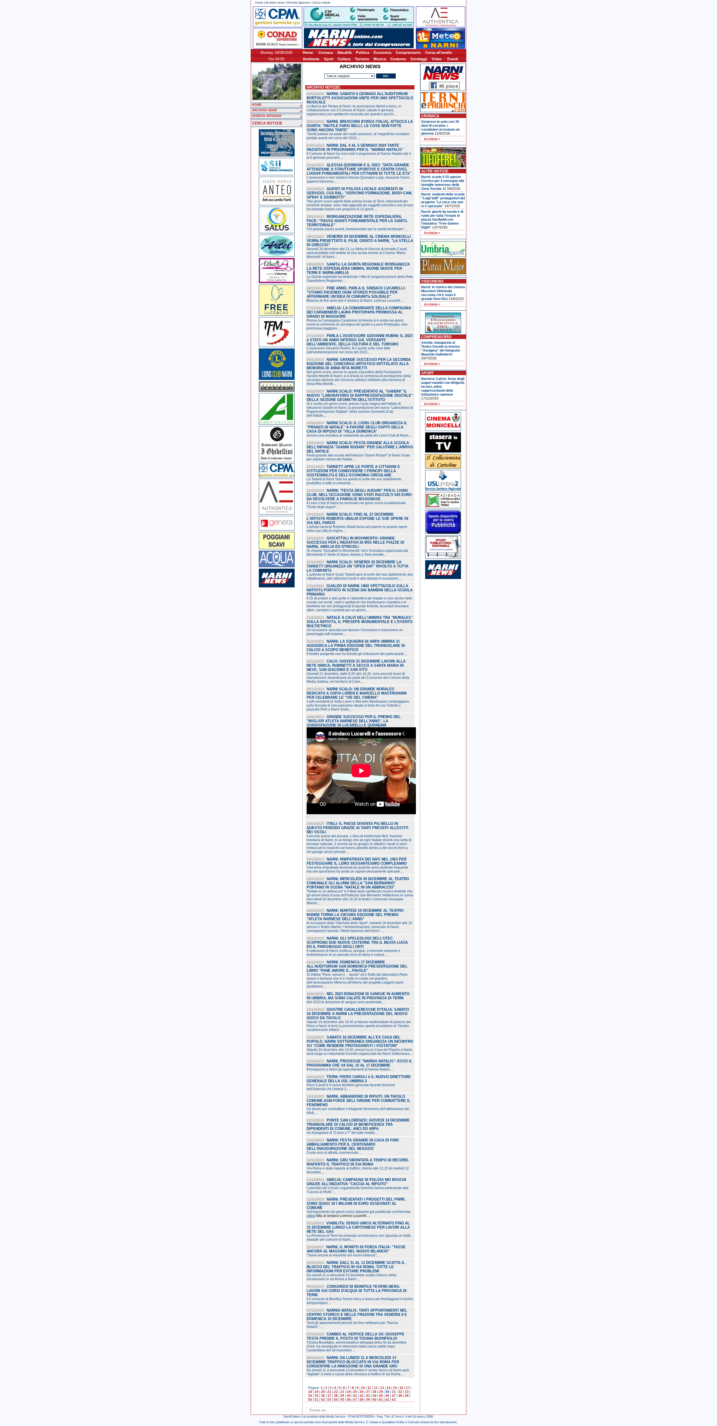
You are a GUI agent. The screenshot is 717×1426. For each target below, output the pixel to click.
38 (336, 1396)
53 (329, 1400)
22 (336, 1392)
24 (349, 1392)
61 (381, 1400)
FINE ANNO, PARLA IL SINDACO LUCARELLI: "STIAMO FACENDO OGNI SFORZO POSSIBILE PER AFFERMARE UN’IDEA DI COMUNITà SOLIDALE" (356, 292)
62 (387, 1400)
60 (374, 1400)
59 (368, 1400)
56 (349, 1400)
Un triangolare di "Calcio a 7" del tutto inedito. (341, 1133)
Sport (328, 59)
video (311, 1216)
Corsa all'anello (438, 52)
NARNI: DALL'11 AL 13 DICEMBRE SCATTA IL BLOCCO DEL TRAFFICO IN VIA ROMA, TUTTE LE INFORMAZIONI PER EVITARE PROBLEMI (356, 1267)
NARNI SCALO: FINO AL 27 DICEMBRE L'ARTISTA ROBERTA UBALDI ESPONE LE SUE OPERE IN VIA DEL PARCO (357, 518)
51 (316, 1400)
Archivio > (432, 139)
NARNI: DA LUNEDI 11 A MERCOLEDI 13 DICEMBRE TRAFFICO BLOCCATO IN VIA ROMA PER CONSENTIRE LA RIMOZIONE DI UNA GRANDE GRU (353, 1362)
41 (355, 1396)
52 (323, 1400)
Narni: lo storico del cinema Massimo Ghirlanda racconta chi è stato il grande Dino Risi (443, 293)
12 (376, 1388)
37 (329, 1396)
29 (381, 1392)
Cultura (344, 59)
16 (401, 1388)
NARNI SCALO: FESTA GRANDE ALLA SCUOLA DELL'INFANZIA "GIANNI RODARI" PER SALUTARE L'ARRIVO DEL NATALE (360, 447)
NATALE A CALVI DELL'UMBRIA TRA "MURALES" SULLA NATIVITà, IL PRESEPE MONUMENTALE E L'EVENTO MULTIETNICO (360, 621)
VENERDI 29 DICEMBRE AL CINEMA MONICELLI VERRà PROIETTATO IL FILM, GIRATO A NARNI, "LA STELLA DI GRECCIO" (360, 240)
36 (323, 1396)
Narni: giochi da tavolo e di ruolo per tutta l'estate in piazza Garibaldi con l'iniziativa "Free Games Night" (442, 219)
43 (368, 1396)
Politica (362, 52)
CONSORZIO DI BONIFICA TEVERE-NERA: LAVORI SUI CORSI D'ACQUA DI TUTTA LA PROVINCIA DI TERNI (357, 1290)
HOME (256, 104)
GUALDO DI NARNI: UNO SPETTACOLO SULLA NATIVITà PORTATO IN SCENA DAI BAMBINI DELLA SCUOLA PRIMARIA (360, 590)
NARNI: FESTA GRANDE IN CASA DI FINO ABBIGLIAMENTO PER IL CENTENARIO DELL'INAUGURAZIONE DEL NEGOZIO (353, 1144)
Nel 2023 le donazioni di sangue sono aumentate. (345, 1002)
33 (407, 1392)
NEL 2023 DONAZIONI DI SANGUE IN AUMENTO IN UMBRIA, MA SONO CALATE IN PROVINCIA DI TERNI (358, 996)
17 (408, 1388)
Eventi (452, 59)
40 (349, 1396)
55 (342, 1400)
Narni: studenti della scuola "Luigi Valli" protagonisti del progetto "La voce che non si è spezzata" (443, 200)
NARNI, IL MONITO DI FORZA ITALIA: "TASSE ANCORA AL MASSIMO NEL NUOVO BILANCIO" (356, 1249)
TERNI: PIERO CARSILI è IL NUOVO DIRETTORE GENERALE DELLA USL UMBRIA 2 (359, 1079)
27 (368, 1392)
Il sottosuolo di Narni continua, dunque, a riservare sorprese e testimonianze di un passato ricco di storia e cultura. (353, 953)
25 (355, 1392)
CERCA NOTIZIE (267, 123)
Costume (398, 59)
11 (369, 1388)
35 (316, 1396)
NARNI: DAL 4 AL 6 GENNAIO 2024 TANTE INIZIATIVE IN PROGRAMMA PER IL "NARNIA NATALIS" (355, 147)
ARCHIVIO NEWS (264, 110)
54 (336, 1400)
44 (374, 1396)
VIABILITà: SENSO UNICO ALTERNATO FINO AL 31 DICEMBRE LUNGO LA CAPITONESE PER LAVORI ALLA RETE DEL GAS (358, 1227)
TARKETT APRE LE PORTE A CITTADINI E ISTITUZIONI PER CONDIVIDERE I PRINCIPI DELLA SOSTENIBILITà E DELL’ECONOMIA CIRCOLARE (353, 471)
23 (342, 1392)
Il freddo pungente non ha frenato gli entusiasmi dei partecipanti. (355, 654)
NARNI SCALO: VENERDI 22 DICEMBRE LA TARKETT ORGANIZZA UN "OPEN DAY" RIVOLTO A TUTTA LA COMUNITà (357, 566)
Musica (380, 59)
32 (400, 1392)
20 (323, 1392)
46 (387, 1396)
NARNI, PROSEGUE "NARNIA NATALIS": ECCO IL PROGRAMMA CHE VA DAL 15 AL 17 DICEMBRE (359, 1063)
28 (374, 1392)
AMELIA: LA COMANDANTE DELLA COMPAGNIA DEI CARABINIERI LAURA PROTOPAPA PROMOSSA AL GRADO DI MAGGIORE (359, 312)
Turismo (362, 59)
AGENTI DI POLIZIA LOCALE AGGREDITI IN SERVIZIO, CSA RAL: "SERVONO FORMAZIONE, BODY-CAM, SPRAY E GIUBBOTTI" (360, 193)
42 (362, 1396)
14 (388, 1388)
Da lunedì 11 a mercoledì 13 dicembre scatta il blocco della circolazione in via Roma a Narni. (351, 1277)
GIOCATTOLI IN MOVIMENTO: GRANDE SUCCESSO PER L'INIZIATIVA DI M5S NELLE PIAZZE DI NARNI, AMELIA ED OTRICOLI (355, 542)
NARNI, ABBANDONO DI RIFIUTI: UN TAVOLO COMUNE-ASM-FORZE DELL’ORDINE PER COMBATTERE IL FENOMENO (358, 1100)
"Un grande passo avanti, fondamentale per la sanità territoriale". (356, 229)
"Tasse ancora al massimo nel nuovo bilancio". (342, 1255)
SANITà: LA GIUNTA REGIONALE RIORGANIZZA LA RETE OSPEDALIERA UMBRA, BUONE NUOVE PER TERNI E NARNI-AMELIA (358, 268)
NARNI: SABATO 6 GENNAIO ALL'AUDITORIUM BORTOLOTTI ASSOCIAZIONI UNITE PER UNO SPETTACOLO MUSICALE (360, 98)
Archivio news (275, 2)
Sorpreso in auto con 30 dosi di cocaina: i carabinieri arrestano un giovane (440, 127)
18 (310, 1392)
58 (362, 1400)
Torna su (317, 1410)
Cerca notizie (321, 2)
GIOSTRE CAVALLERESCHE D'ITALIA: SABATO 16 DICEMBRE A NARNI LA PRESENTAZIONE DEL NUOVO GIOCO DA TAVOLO (358, 1013)
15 (395, 1388)
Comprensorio (408, 52)
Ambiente (311, 59)
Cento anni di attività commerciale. (333, 1153)
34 (310, 1396)
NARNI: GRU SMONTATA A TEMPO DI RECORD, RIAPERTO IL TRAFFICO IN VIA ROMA (358, 1162)
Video (437, 59)
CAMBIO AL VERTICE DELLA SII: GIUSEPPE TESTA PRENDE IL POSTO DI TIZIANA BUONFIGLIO (355, 1336)
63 (394, 1400)
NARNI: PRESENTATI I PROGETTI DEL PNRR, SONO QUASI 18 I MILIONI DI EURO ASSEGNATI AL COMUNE (356, 1203)
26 (362, 1392)
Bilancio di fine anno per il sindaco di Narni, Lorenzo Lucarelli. (354, 301)
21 (329, 1392)
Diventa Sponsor (298, 2)
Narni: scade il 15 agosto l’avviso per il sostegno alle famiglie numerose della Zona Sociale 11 (442, 183)
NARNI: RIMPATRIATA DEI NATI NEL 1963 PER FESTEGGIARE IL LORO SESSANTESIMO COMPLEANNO (357, 861)
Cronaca (325, 52)
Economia (382, 52)
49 (407, 1396)
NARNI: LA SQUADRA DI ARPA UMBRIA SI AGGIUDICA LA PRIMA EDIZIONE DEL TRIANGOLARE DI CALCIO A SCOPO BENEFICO (356, 645)
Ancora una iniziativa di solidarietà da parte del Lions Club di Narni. (358, 435)
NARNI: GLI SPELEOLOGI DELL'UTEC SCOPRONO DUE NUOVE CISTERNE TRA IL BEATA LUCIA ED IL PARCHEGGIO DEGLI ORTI (357, 942)
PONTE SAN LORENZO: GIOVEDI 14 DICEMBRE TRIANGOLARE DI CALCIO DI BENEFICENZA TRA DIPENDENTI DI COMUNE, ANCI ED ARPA (358, 1124)
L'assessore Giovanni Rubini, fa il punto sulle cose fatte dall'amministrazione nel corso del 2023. (348, 350)
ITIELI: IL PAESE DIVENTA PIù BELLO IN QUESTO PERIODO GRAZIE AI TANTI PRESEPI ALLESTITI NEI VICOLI (357, 828)
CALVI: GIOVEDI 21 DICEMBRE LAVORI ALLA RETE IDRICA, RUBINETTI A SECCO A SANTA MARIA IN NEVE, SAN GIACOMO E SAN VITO (356, 665)
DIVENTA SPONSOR (266, 115)
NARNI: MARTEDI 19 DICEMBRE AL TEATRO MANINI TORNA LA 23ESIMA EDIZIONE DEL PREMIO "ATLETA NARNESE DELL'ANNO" (355, 914)
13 (382, 1388)
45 (381, 1396)
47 (394, 1396)
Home (259, 2)
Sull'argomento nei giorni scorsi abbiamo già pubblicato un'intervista (358, 1212)
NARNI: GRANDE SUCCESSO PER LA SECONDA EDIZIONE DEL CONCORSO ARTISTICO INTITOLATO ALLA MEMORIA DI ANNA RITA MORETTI (359, 363)
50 (310, 1400)
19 (316, 1392)
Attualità (344, 52)
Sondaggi (418, 59)
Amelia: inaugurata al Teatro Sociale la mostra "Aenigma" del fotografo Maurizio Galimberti (440, 348)
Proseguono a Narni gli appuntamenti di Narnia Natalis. (349, 1069)
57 (355, 1400)
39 (342, 1396)
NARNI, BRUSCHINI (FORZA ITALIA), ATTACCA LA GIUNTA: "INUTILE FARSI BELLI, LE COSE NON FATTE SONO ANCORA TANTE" (360, 125)
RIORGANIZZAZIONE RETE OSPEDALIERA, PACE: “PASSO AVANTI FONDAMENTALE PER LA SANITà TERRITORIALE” (357, 220)
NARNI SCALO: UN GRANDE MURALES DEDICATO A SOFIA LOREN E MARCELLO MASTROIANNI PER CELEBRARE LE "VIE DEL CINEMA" (357, 693)
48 (400, 1396)
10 (363, 1388)
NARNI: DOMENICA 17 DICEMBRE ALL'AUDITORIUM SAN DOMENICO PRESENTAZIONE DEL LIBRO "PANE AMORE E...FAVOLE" (357, 966)
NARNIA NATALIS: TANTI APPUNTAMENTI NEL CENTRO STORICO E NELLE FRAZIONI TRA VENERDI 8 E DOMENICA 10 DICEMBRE (357, 1314)
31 (394, 1392)
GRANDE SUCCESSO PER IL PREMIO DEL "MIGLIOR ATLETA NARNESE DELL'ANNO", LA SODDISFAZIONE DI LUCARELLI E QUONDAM (354, 721)
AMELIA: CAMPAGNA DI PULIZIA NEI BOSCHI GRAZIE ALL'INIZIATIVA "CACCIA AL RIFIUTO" (356, 1182)
